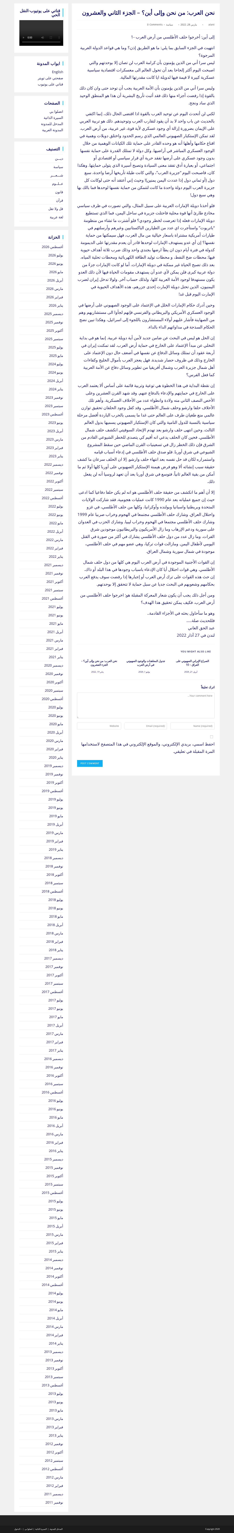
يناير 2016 (56, 1150)
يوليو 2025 (55, 347)
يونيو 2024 (55, 372)
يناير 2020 (56, 757)
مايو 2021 (56, 623)
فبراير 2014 (54, 1335)
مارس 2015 (54, 1234)
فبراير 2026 (54, 297)
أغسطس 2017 (52, 991)
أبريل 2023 (55, 431)
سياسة (169, 24)
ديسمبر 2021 (53, 565)
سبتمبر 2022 (54, 489)
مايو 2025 (56, 355)
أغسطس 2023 (52, 414)
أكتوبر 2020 (54, 682)
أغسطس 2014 (52, 1284)
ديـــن (59, 158)
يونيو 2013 (55, 1402)
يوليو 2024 (55, 364)
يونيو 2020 (55, 715)
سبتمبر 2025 (54, 339)
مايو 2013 (56, 1410)
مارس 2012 (54, 1477)
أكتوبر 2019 (54, 782)
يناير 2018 (56, 950)
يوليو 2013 (55, 1393)
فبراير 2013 (54, 1427)
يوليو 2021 (55, 606)
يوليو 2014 (55, 1293)
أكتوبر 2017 (54, 975)
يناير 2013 (56, 1435)
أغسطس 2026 (52, 246)
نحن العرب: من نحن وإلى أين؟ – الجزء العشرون (99, 663)
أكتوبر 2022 (54, 481)
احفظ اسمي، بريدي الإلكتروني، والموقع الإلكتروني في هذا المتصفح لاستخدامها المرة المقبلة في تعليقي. (148, 747)
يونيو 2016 (55, 1109)
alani (211, 24)
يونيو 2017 (55, 1008)
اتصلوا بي (56, 111)
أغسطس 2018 (52, 891)
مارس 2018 (54, 933)
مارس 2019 (54, 832)
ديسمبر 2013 (53, 1351)
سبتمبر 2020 (54, 690)
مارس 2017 (54, 1033)
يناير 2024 (56, 389)
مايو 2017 (56, 1017)
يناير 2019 (56, 849)
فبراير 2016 (54, 1142)
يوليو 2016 (55, 1100)
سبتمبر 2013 (54, 1376)
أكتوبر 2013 (54, 1368)
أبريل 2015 (55, 1226)
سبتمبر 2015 (54, 1184)
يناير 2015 (56, 1251)
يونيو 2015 (55, 1209)
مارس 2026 (54, 288)
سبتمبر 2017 (54, 983)
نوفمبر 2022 (54, 472)
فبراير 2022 (54, 548)
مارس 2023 (54, 439)
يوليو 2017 (55, 1000)
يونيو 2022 (55, 514)
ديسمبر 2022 (53, 464)
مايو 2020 (56, 724)
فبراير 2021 (54, 648)
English (57, 72)
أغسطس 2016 (52, 1092)
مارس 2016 (54, 1134)
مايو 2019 (56, 816)
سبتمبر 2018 (54, 883)
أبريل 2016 (55, 1125)
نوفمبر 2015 (54, 1167)
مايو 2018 (56, 916)
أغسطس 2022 (52, 498)
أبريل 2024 (55, 380)
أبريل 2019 (55, 824)
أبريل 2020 (55, 732)
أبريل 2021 (55, 631)
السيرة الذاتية (53, 117)
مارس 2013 (54, 1418)
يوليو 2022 (55, 506)
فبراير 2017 (54, 1042)
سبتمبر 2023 (54, 405)
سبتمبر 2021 (54, 590)
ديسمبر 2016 (53, 1058)
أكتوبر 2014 (54, 1276)
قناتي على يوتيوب (50, 84)
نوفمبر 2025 (54, 322)
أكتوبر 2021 (54, 581)
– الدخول (18, 1529)
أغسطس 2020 (52, 698)
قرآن (59, 200)
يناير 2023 (56, 456)
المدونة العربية (52, 130)
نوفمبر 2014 (54, 1268)
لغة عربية (56, 217)
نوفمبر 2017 (54, 966)
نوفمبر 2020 (54, 673)
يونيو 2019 (55, 807)
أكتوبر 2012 (54, 1452)
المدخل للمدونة (52, 123)
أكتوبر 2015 (54, 1176)
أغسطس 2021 (52, 598)
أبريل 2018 (55, 924)
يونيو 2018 (55, 908)
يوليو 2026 (55, 255)
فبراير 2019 (54, 841)
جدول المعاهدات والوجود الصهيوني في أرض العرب (145, 663)
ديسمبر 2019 (53, 765)
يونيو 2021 (55, 615)
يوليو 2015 (55, 1201)
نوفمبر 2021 (54, 573)
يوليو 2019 (55, 799)
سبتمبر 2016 (54, 1084)
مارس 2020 (54, 740)
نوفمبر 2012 (54, 1443)
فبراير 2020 (54, 749)
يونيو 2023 (55, 422)
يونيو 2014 (55, 1301)
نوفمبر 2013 (54, 1360)
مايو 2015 (56, 1217)
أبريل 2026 (55, 280)
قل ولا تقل (55, 208)
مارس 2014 (54, 1326)
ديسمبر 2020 (53, 665)
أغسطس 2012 (52, 1469)
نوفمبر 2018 (54, 866)
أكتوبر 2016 (54, 1075)
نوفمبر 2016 (54, 1067)
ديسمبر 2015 (53, 1159)
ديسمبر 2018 (53, 858)
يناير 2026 (56, 305)
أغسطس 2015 (52, 1192)
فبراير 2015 (54, 1243)
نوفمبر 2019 (54, 774)
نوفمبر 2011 (54, 1502)
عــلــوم (57, 183)
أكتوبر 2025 (54, 330)
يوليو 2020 (55, 707)
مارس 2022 (54, 539)
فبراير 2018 (54, 941)
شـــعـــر (57, 175)
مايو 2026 (56, 272)
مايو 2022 (56, 523)
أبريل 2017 (55, 1025)
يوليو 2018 (55, 899)
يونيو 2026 (55, 263)
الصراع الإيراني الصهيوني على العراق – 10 (192, 663)
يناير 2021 (56, 657)
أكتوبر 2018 (54, 874)
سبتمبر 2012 (54, 1460)
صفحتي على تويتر (50, 78)
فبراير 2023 (54, 447)
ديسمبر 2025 (53, 313)
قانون (59, 192)
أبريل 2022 (55, 531)
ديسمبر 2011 (53, 1494)
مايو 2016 (56, 1117)
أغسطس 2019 (52, 791)
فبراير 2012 (54, 1485)
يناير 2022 (56, 556)
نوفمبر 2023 (54, 397)
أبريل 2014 (55, 1318)
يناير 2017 (56, 1050)
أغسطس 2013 (52, 1385)
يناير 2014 (56, 1343)
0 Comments (155, 24)
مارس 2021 (54, 640)
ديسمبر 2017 (53, 958)
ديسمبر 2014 (53, 1259)
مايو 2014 (56, 1310)
